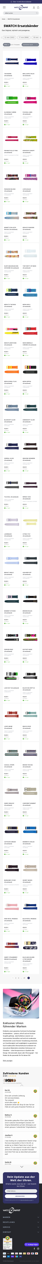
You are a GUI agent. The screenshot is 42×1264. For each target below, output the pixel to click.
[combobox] (21, 13)
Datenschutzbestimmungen (26, 1200)
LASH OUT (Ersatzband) (11, 688)
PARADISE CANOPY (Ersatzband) (29, 151)
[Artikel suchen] (37, 13)
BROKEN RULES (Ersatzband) (27, 612)
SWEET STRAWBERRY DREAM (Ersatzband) (10, 958)
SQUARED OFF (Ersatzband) (27, 573)
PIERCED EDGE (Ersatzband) (8, 650)
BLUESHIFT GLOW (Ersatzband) (9, 421)
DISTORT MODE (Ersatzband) (27, 650)
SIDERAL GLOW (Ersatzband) (9, 459)
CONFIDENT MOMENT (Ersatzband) (29, 804)
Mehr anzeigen (7, 1060)
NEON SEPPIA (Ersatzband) (27, 382)
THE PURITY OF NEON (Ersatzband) (29, 267)
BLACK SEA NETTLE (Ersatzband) (29, 689)
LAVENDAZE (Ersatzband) (8, 535)
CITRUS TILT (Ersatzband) (27, 535)
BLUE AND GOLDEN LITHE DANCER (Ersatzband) (28, 959)
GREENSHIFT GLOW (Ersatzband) (29, 421)
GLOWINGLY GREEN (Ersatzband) (10, 113)
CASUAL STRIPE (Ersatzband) (9, 765)
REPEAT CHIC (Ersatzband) (27, 497)
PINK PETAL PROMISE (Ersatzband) (11, 919)
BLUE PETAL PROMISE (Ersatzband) (29, 919)
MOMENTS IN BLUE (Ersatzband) (28, 842)
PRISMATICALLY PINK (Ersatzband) (11, 151)
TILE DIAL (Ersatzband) (11, 497)
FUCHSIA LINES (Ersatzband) (27, 113)
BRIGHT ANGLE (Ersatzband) (9, 573)
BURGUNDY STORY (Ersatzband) (10, 881)
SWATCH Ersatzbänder (14, 19)
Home (3, 19)
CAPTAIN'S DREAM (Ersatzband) (10, 842)
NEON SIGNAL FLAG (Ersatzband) (10, 382)
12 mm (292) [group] (9, 37)
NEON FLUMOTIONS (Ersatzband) (10, 344)
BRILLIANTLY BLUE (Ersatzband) (28, 74)
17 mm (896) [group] (24, 37)
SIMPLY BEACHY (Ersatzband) (9, 804)
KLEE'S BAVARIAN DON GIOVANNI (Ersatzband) (11, 267)
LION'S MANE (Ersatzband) (8, 727)
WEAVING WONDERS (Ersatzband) (29, 459)
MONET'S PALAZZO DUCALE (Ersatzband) (10, 228)
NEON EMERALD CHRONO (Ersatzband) (29, 344)
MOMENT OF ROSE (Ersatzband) (10, 612)
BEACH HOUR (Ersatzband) (27, 727)
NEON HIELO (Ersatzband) (27, 305)
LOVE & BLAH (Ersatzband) (27, 190)
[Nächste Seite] (28, 978)
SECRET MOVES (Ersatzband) (27, 881)
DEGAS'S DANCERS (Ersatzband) (28, 228)
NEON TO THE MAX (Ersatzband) (10, 305)
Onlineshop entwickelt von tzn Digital (29, 1261)
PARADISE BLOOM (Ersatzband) (9, 190)
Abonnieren (20, 1196)
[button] (38, 7)
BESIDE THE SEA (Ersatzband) (28, 765)
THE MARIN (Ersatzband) (8, 74)
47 (24, 978)
